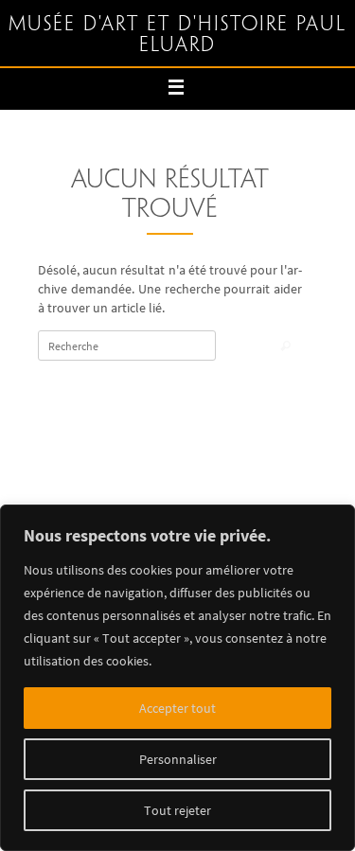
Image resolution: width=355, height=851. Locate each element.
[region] (177, 678)
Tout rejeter (177, 810)
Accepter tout (177, 708)
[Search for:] (127, 345)
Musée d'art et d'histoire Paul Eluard (177, 35)
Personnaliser (178, 759)
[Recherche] (285, 346)
